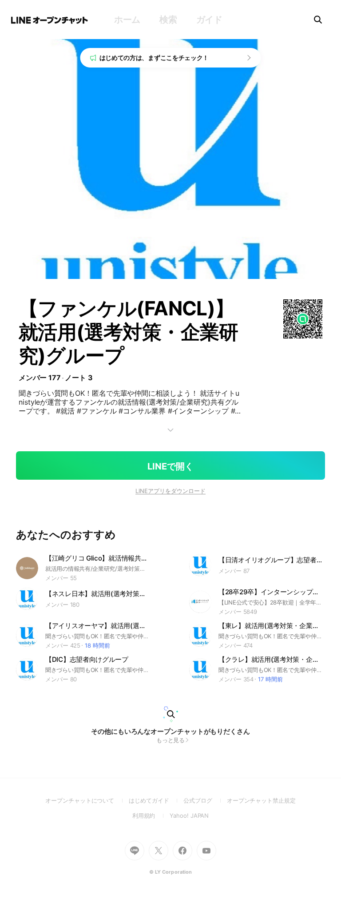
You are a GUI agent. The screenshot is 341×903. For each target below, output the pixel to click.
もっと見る (170, 740)
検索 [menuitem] (168, 19)
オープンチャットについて (87, 800)
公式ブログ (204, 800)
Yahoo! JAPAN (189, 815)
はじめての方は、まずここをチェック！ (154, 57)
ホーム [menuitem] (127, 19)
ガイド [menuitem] (209, 19)
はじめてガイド (156, 800)
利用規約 (151, 815)
